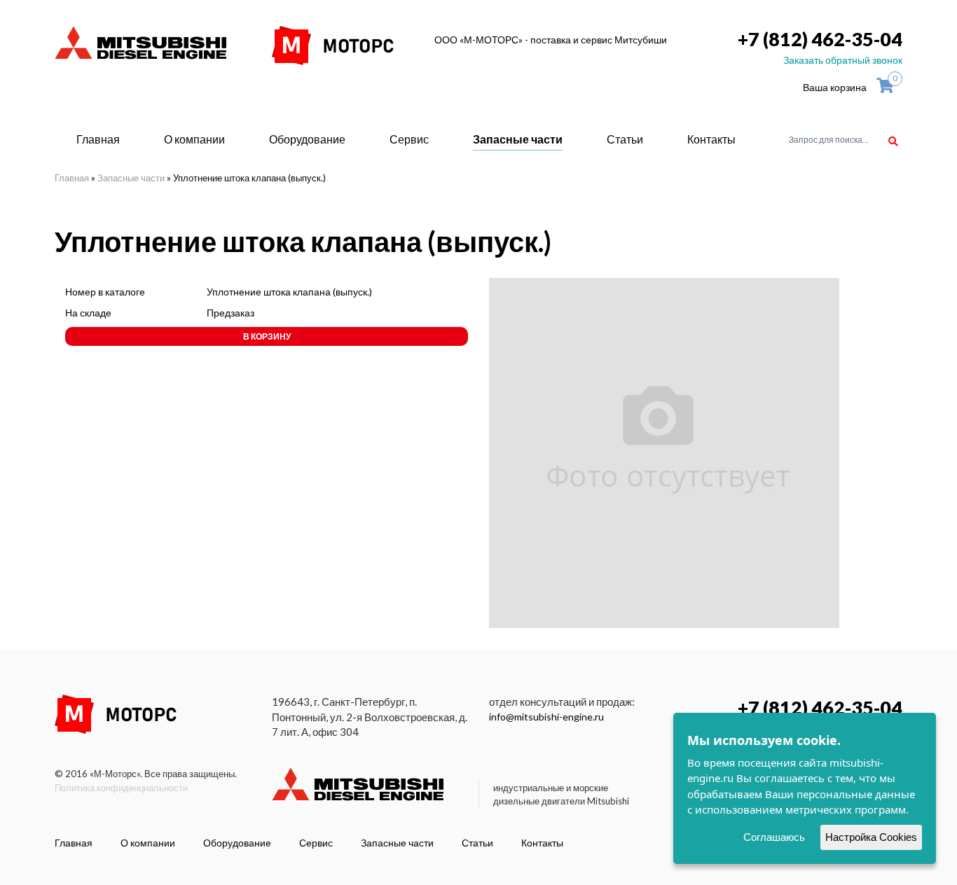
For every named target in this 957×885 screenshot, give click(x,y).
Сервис (409, 139)
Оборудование (307, 139)
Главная (98, 139)
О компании (194, 139)
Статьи (625, 139)
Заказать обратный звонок (842, 60)
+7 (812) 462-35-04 (820, 38)
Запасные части (518, 139)
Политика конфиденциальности (121, 787)
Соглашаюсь (774, 837)
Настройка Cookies (871, 837)
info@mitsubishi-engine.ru (546, 717)
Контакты (711, 139)
